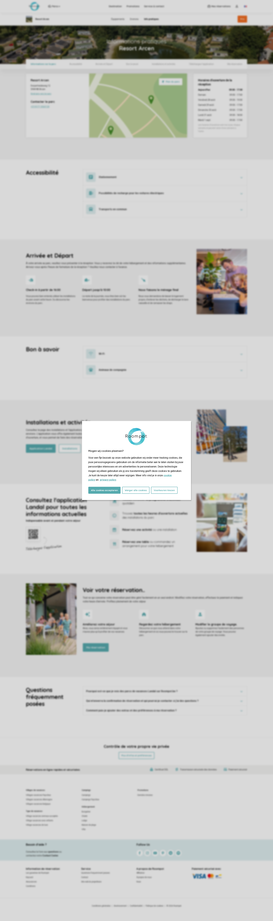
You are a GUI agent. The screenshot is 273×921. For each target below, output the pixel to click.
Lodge (84, 820)
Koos (138, 882)
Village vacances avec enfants (39, 820)
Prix (242, 19)
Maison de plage (89, 825)
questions (53, 851)
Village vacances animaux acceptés (42, 816)
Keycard (29, 877)
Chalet (84, 816)
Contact (84, 877)
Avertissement (120, 906)
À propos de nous (144, 877)
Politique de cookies (154, 906)
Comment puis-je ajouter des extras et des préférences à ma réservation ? (131, 710)
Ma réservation (95, 647)
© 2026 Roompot (174, 906)
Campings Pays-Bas (90, 799)
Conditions (30, 886)
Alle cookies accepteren (104, 490)
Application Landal (40, 448)
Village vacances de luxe (37, 825)
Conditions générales (101, 906)
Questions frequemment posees (95, 873)
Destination (115, 6)
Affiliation (140, 873)
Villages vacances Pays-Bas (38, 795)
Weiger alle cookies (136, 490)
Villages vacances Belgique (38, 804)
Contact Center (50, 855)
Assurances (31, 882)
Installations (69, 448)
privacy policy (108, 479)
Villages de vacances (35, 790)
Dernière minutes (145, 795)
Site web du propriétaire (91, 882)
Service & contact (154, 6)
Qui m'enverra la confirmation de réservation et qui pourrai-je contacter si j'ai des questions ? (142, 700)
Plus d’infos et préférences (136, 755)
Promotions (133, 6)
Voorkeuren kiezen (164, 490)
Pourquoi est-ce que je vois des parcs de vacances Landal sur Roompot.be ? (132, 691)
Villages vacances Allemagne (39, 799)
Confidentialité (136, 906)
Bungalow (86, 812)
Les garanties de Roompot (37, 873)
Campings (86, 790)
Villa (83, 829)
